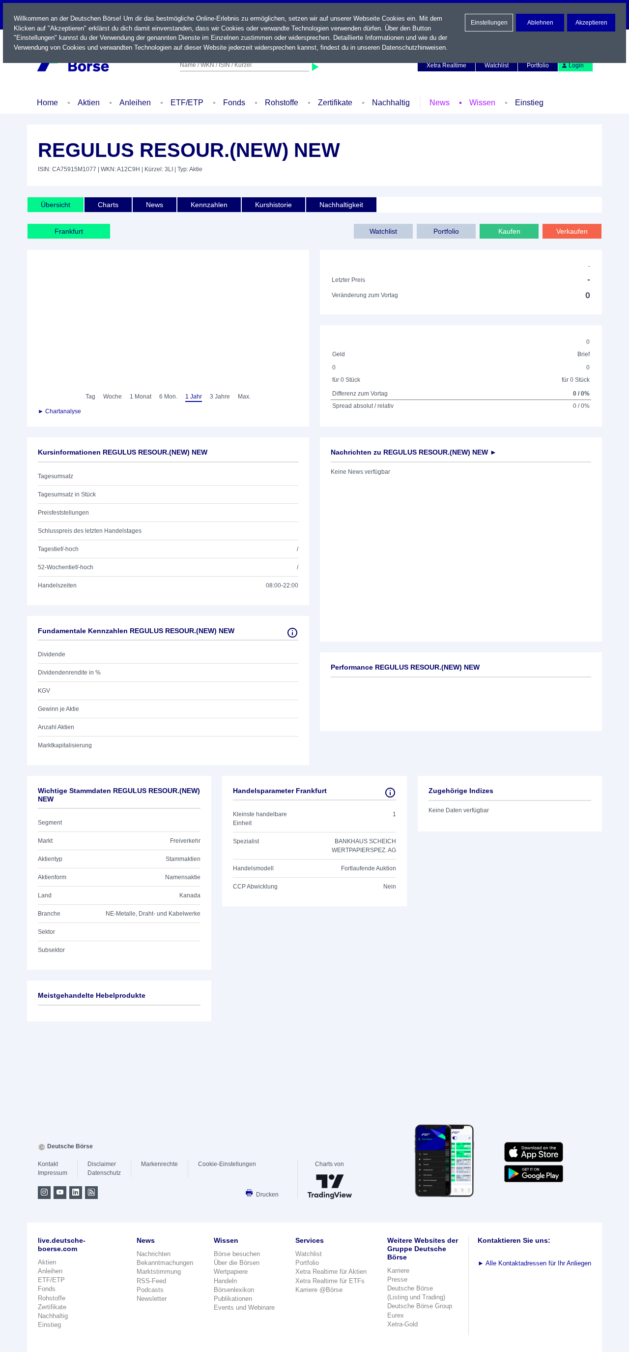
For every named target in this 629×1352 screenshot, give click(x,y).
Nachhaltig (391, 102)
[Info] (292, 633)
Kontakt (48, 1164)
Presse (397, 1279)
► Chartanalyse (59, 411)
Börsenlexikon (234, 1289)
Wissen (482, 102)
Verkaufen (572, 231)
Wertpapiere (231, 1271)
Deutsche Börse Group (419, 1306)
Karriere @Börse (319, 1289)
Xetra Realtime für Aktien (331, 1271)
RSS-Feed (151, 1281)
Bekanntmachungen (165, 1262)
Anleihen (135, 102)
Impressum (52, 1172)
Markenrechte (159, 1164)
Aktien (89, 102)
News (439, 102)
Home (47, 102)
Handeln (225, 1281)
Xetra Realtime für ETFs (330, 1281)
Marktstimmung (159, 1271)
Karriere (398, 1270)
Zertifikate (335, 102)
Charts (108, 205)
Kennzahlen (209, 205)
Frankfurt (69, 231)
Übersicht (55, 205)
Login (576, 65)
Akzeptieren (591, 22)
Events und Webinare (244, 1307)
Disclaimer (101, 1164)
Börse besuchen (237, 1254)
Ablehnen (540, 22)
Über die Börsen (236, 1262)
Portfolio (538, 65)
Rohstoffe (281, 102)
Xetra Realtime (446, 65)
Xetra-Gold (402, 1324)
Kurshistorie (273, 205)
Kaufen (509, 231)
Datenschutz (104, 1172)
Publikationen (233, 1298)
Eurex (395, 1315)
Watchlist (497, 65)
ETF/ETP (187, 102)
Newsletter (152, 1298)
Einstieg (529, 102)
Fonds (234, 102)
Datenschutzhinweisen (414, 47)
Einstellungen (489, 22)
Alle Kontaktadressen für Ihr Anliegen (534, 1263)
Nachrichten (154, 1254)
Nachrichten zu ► (414, 452)
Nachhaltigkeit (341, 205)
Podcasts (150, 1289)
